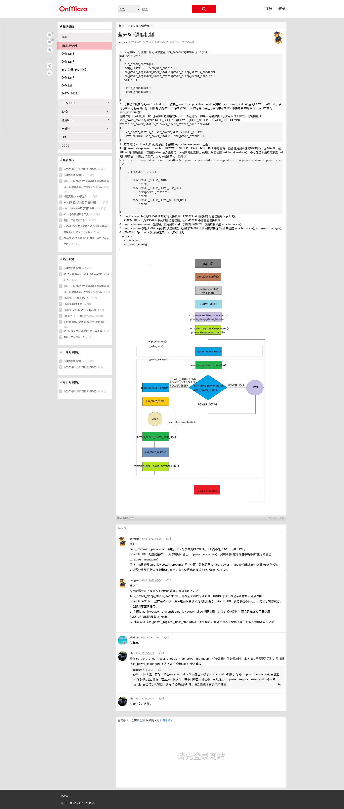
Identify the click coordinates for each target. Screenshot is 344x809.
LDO (64, 137)
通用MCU (67, 120)
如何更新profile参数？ (75, 196)
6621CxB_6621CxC (74, 69)
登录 (281, 8)
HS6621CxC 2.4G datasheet (79, 316)
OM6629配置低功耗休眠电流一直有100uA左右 (86, 241)
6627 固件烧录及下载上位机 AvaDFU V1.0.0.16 (86, 277)
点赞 (131, 518)
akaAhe (134, 637)
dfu (132, 653)
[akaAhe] (122, 640)
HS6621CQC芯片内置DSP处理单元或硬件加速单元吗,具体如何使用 (86, 229)
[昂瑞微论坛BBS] (73, 7)
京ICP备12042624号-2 (82, 803)
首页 (121, 26)
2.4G (65, 111)
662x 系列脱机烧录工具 (76, 214)
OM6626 (67, 85)
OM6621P (68, 61)
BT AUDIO (68, 103)
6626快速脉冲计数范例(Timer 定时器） (84, 321)
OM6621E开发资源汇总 (76, 298)
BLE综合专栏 (144, 26)
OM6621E (68, 53)
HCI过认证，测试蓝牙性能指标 (80, 202)
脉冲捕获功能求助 (73, 175)
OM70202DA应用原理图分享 (79, 208)
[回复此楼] (279, 684)
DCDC (65, 146)
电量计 (66, 128)
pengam (122, 42)
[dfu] (122, 656)
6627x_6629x (70, 93)
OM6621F (68, 77)
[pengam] (278, 37)
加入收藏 (122, 518)
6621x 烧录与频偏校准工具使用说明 (83, 331)
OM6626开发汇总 (73, 304)
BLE (130, 26)
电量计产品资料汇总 (74, 220)
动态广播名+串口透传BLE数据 (80, 169)
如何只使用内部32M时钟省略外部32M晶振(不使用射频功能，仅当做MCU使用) (86, 184)
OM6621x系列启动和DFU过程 (80, 310)
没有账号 (165, 720)
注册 (268, 8)
